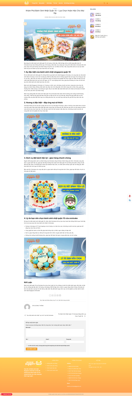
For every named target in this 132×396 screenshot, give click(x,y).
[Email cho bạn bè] (55, 295)
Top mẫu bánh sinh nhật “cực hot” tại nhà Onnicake (39, 315)
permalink (68, 300)
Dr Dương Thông (61, 17)
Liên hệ (61, 3)
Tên (27, 339)
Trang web (68, 339)
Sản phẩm (41, 3)
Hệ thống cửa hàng (69, 3)
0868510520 (7, 394)
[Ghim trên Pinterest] (57, 295)
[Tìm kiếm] (104, 3)
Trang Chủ (34, 3)
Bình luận (28, 327)
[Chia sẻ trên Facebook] (50, 295)
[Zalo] (130, 200)
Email (47, 339)
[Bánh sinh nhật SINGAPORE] (27, 3)
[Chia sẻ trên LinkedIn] (60, 295)
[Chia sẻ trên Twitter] (52, 295)
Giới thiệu (49, 3)
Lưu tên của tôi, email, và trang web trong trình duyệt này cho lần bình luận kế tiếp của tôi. (49, 345)
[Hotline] (130, 196)
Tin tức (55, 3)
